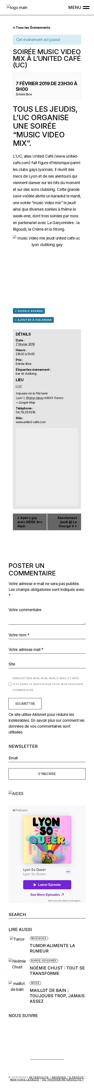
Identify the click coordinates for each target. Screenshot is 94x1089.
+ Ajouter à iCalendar (33, 319)
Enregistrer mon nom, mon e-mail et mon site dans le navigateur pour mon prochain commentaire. (48, 684)
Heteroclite (39, 1077)
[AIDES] (47, 793)
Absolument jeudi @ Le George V (67, 522)
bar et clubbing (26, 373)
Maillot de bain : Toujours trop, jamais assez (57, 996)
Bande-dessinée (44, 960)
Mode (35, 982)
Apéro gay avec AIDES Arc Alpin (29, 522)
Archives (59, 1077)
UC (23, 117)
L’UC (17, 156)
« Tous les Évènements (31, 27)
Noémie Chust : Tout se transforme (57, 971)
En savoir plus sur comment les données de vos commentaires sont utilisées (46, 726)
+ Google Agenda (29, 311)
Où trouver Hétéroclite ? (63, 1079)
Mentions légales (24, 1079)
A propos (76, 1077)
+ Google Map (25, 402)
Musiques (39, 938)
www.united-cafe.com (30, 422)
